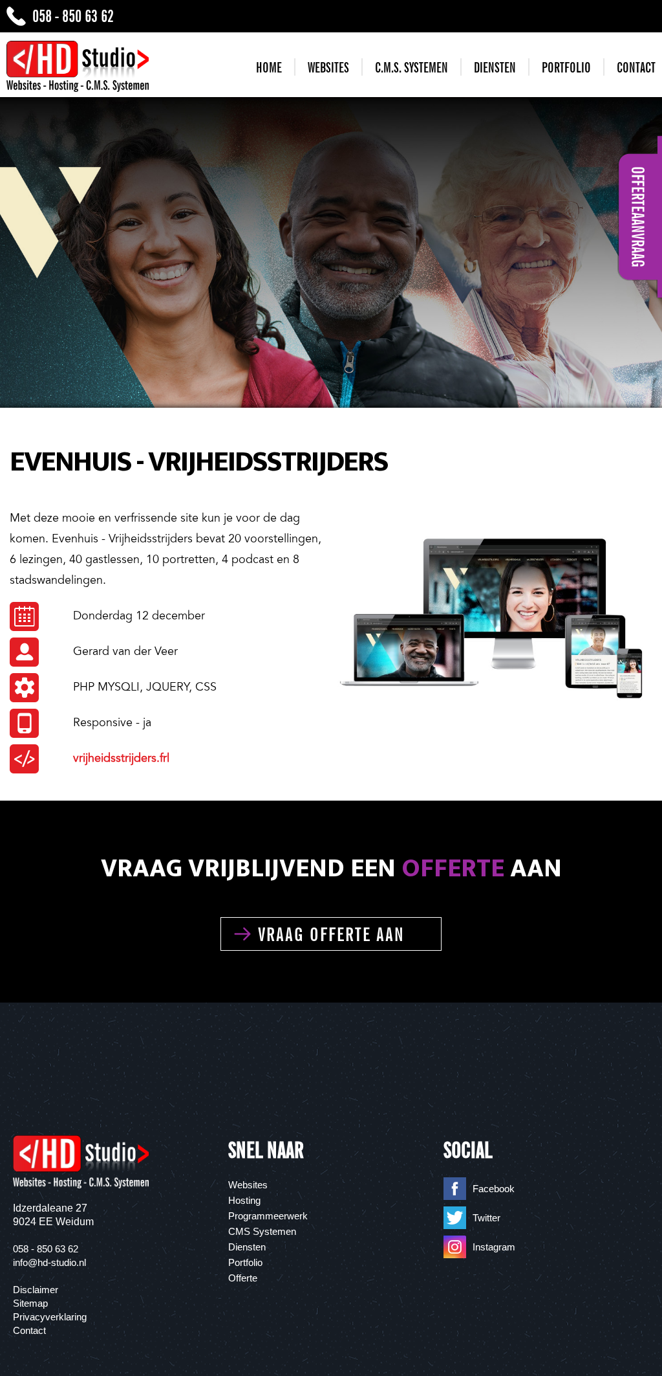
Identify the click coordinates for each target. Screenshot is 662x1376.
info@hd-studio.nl (49, 1262)
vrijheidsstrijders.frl (121, 758)
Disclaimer (35, 1289)
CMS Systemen (262, 1231)
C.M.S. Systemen (411, 68)
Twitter (486, 1217)
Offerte (242, 1277)
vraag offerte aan (331, 934)
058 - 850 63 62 (73, 16)
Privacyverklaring (50, 1316)
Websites (328, 68)
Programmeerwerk (268, 1215)
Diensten (495, 68)
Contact (636, 68)
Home (269, 68)
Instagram (494, 1246)
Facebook (494, 1188)
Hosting (244, 1200)
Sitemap (30, 1303)
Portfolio (566, 68)
